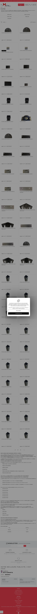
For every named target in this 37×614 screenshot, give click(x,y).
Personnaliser (18, 310)
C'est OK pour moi (18, 313)
